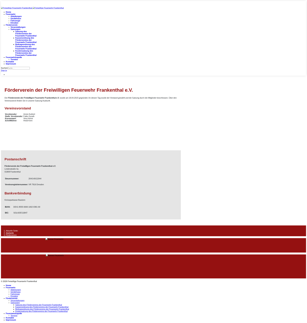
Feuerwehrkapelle (14, 57)
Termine (14, 59)
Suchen (4, 68)
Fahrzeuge (15, 21)
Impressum (11, 64)
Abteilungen (16, 16)
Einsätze (14, 23)
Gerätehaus (16, 18)
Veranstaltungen (18, 27)
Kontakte (10, 62)
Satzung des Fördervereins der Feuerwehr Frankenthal (25, 33)
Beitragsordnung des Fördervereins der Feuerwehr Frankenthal (25, 46)
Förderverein (12, 25)
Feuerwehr (10, 14)
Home (8, 12)
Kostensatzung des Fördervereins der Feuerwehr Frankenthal (25, 53)
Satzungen (15, 29)
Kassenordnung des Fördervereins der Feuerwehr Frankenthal (25, 40)
